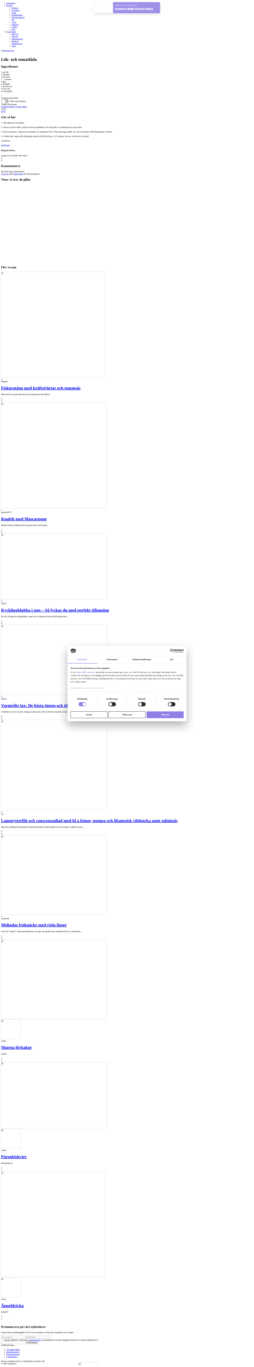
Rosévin (15, 41)
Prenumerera (32, 1343)
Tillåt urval (127, 715)
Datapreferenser (13, 1354)
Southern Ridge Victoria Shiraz (134, 9)
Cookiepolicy (12, 1357)
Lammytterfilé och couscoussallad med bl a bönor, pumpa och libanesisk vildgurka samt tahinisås (89, 820)
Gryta (14, 22)
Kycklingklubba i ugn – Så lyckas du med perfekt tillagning (55, 610)
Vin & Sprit (11, 32)
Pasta (14, 13)
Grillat (14, 27)
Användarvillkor (13, 1349)
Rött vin (15, 34)
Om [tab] (171, 659)
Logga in (5, 174)
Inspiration (10, 3)
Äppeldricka (12, 1305)
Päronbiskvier (14, 1156)
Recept (9, 5)
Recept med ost (18, 17)
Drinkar (15, 8)
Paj (13, 20)
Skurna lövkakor (16, 1047)
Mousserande (17, 39)
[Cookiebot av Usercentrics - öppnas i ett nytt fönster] (172, 651)
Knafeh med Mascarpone (24, 518)
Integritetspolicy (13, 1352)
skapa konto (18, 174)
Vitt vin (15, 36)
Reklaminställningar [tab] (142, 659)
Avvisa (89, 715)
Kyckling (15, 10)
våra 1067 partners (86, 672)
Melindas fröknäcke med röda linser (34, 924)
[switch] (112, 704)
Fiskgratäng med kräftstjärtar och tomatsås (40, 388)
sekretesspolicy (35, 1340)
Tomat (7, 145)
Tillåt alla (165, 715)
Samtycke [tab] (82, 659)
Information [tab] (112, 659)
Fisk (13, 29)
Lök (2, 145)
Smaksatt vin (17, 44)
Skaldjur (15, 25)
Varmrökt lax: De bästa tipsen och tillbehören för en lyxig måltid (59, 705)
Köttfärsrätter (17, 15)
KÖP (3, 111)
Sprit (14, 46)
